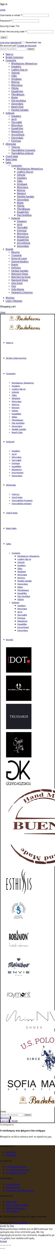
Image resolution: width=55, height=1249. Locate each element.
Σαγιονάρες (17, 103)
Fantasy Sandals (19, 270)
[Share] (4, 1245)
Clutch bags (12, 156)
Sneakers (16, 66)
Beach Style (17, 106)
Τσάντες (15, 146)
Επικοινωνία (12, 1184)
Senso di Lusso (19, 258)
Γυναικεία (11, 60)
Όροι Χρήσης (12, 1211)
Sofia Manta (17, 289)
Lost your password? (11, 42)
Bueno (14, 264)
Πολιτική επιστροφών (17, 1205)
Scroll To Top (7, 1225)
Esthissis (16, 267)
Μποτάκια (17, 85)
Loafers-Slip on (19, 69)
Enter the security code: (13, 31)
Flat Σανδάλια (24, 215)
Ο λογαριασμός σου (16, 1166)
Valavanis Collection (22, 292)
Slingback (16, 78)
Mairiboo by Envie (20, 276)
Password (6, 20)
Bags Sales (11, 159)
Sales (8, 162)
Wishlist (10, 297)
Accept (3, 1241)
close (2, 9)
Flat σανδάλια (18, 100)
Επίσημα (16, 140)
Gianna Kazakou (19, 261)
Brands (9, 249)
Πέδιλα (15, 88)
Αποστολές (11, 1201)
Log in (3, 37)
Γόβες (14, 75)
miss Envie (17, 283)
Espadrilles (17, 91)
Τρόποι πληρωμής (15, 1208)
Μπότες (15, 82)
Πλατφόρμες (18, 94)
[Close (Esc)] (1, 1245)
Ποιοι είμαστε (13, 1187)
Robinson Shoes (19, 273)
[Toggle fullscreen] (7, 1245)
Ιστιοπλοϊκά (17, 134)
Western (21, 193)
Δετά (14, 119)
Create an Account (26, 45)
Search (31, 49)
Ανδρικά (10, 112)
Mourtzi (15, 252)
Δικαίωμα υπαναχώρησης (20, 1190)
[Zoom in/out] (9, 1245)
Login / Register (14, 300)
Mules (14, 97)
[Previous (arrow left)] (1, 1248)
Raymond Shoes (19, 280)
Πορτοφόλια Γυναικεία (23, 150)
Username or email (11, 15)
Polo (13, 286)
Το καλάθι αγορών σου (17, 1169)
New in (9, 54)
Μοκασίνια (17, 131)
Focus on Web (20, 1222)
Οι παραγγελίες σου (16, 1172)
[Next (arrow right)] (4, 1248)
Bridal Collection (14, 57)
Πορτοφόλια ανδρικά (22, 153)
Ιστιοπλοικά (23, 242)
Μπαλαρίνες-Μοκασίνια (24, 63)
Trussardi (16, 255)
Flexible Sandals (19, 109)
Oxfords (15, 72)
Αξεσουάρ (11, 143)
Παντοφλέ (16, 122)
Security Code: (7, 26)
